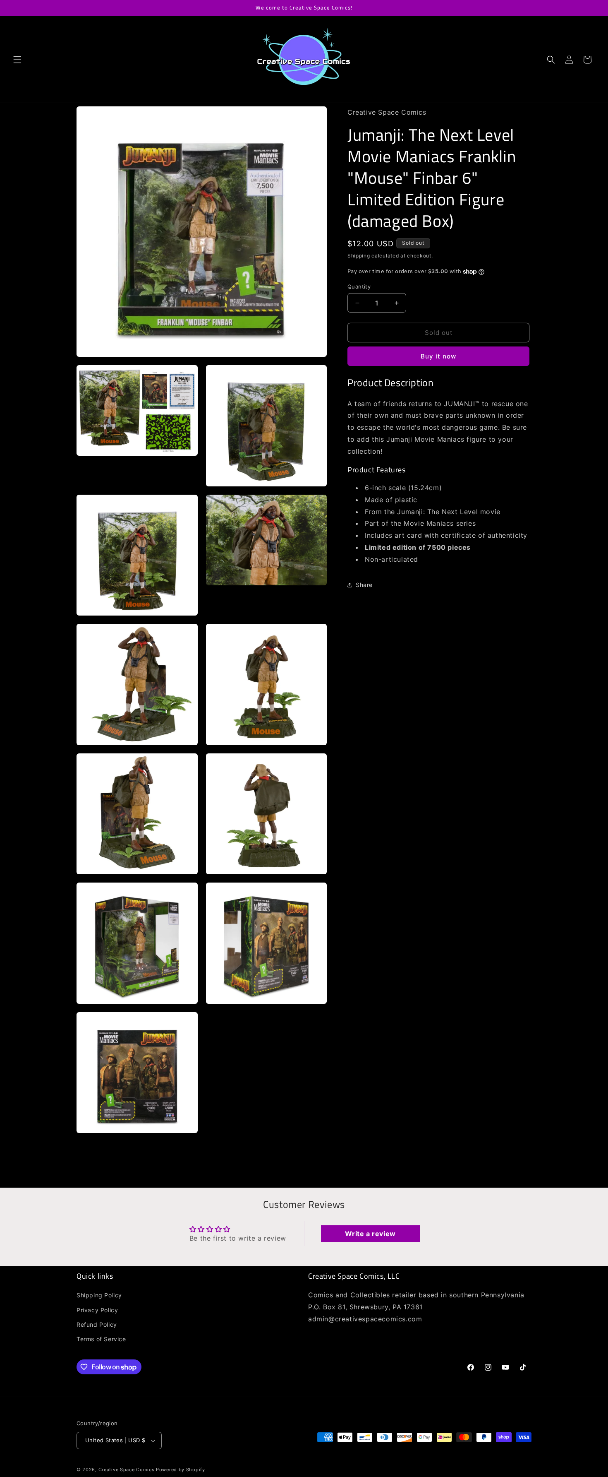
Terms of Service (101, 1338)
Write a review (370, 1234)
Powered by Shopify (180, 1469)
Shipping (358, 256)
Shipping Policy (99, 1295)
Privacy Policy (97, 1309)
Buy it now (438, 357)
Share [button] (364, 584)
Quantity (359, 286)
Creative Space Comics (126, 1469)
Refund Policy (97, 1324)
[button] (17, 60)
